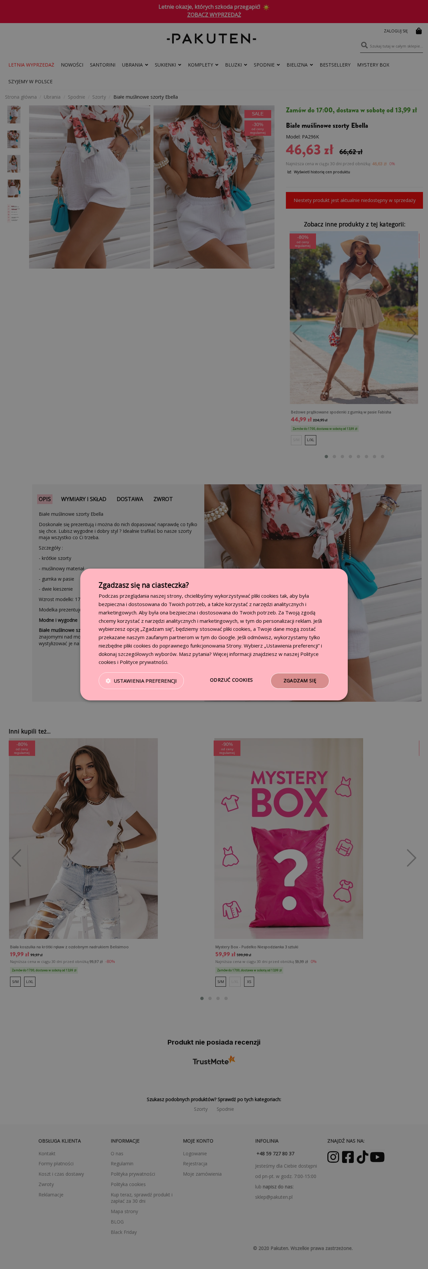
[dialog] (214, 634)
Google (226, 637)
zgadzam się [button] (300, 680)
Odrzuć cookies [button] (231, 680)
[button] (141, 681)
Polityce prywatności (143, 662)
